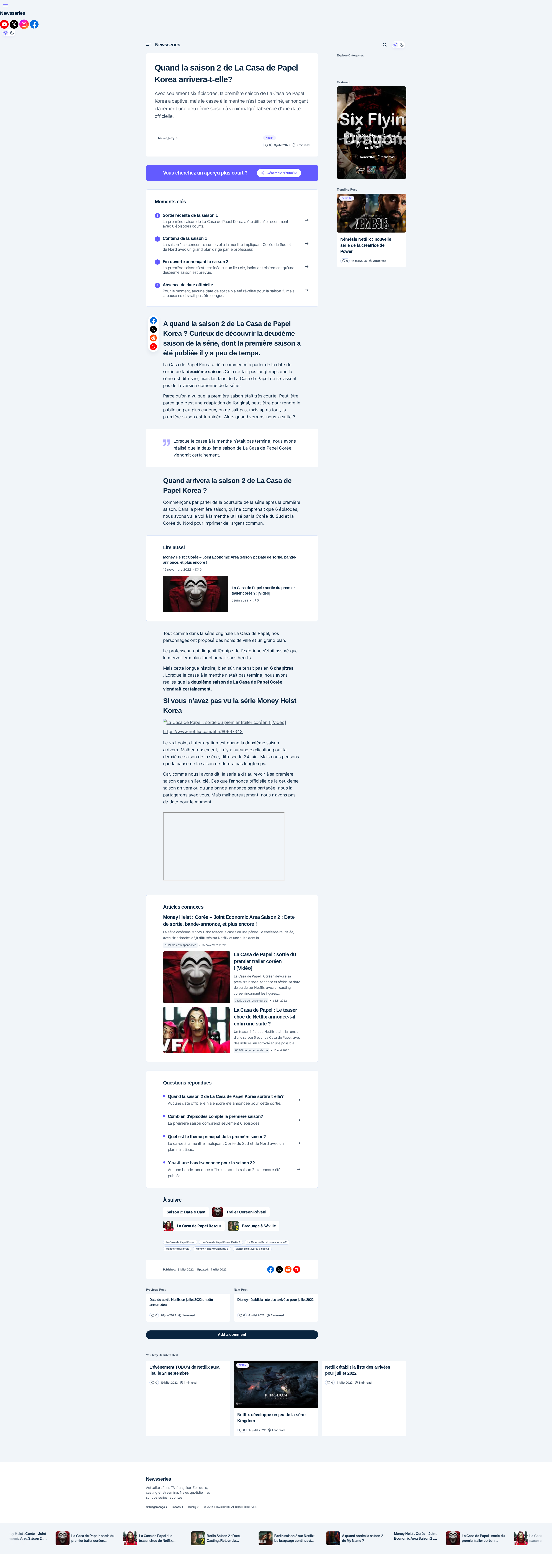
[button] (148, 8)
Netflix (269, 101)
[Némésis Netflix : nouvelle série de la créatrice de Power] (371, 176)
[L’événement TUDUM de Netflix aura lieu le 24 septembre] (188, 1316)
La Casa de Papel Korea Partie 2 (221, 1184)
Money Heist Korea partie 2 (212, 1190)
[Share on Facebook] (153, 284)
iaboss (176, 1487)
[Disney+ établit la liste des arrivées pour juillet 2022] (276, 1249)
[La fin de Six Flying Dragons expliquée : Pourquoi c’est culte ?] (371, 96)
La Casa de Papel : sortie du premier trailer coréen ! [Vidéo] (265, 903)
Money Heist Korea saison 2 (252, 1190)
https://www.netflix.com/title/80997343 (232, 675)
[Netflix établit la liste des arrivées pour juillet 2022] (364, 1316)
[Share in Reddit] (153, 302)
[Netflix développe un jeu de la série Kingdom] (276, 1326)
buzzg (192, 1487)
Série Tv (347, 161)
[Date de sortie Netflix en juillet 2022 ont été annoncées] (188, 1249)
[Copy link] (153, 310)
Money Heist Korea (177, 1190)
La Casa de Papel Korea (180, 1184)
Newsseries (167, 8)
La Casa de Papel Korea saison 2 (267, 1184)
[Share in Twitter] (153, 293)
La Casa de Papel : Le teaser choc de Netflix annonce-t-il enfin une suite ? (265, 958)
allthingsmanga (155, 1487)
